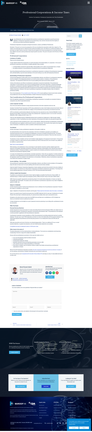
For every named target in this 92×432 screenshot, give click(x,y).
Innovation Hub (70, 65)
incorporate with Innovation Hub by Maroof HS (32, 253)
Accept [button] (73, 427)
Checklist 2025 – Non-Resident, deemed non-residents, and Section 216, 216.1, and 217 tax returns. (47, 350)
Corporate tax (15, 280)
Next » (80, 150)
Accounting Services (71, 63)
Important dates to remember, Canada (45, 353)
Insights (15, 30)
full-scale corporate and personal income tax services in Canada (46, 249)
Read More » (70, 117)
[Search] (80, 36)
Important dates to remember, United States (71, 353)
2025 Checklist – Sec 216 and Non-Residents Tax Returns (73, 135)
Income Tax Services (71, 61)
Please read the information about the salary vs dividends (50, 190)
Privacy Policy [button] (72, 424)
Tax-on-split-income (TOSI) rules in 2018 (31, 93)
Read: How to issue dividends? (17, 144)
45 (77, 150)
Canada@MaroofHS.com (40, 423)
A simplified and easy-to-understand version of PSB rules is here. (24, 226)
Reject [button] (84, 427)
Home (11, 30)
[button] (89, 3)
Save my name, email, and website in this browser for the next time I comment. (31, 311)
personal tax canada (23, 280)
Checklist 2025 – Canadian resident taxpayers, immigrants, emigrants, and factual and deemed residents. (47, 345)
